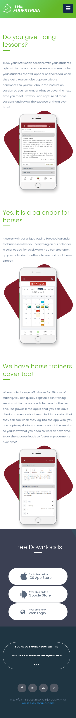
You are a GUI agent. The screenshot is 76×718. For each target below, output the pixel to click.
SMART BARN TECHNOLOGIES (38, 703)
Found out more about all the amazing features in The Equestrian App (36, 655)
